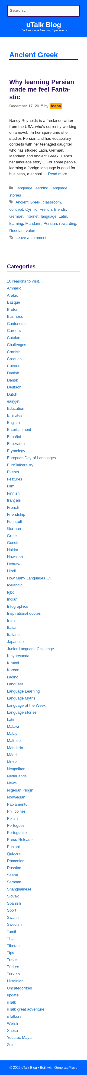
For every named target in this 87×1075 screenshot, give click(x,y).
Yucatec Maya (19, 1037)
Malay (12, 734)
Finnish (13, 493)
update (13, 995)
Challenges (16, 345)
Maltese (14, 740)
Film (10, 486)
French (46, 209)
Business (15, 316)
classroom (52, 202)
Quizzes (14, 854)
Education (15, 408)
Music (12, 762)
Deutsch (14, 387)
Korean (13, 670)
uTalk (11, 1002)
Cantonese (16, 323)
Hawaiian (15, 557)
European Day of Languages (31, 458)
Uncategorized (19, 988)
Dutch (12, 394)
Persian (50, 223)
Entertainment (19, 429)
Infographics (17, 606)
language (48, 216)
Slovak (13, 896)
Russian (16, 231)
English (13, 422)
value (30, 231)
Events (13, 472)
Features (14, 479)
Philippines (16, 811)
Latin (63, 216)
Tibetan (13, 946)
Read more (57, 174)
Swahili (13, 917)
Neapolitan (16, 769)
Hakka (12, 550)
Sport (11, 910)
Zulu (10, 1045)
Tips (10, 953)
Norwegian (16, 797)
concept (16, 209)
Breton (12, 309)
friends (60, 209)
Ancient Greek (28, 202)
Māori (12, 755)
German (16, 216)
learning (16, 223)
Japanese (15, 641)
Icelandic (15, 585)
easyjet (13, 401)
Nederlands (17, 776)
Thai (10, 938)
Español (14, 437)
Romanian (15, 861)
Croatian (14, 359)
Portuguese (17, 832)
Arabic (12, 295)
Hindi (11, 571)
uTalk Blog (43, 25)
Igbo (10, 592)
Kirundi (13, 663)
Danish (13, 373)
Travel (12, 960)
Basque (13, 302)
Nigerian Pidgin (20, 790)
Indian (12, 599)
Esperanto (16, 444)
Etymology (16, 451)
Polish (12, 818)
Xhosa (12, 1030)
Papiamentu (17, 804)
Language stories (22, 712)
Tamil (11, 931)
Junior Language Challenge (30, 649)
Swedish (14, 924)
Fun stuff (14, 521)
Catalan (13, 338)
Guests (13, 543)
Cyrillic (31, 209)
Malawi (13, 726)
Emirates (15, 415)
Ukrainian (15, 981)
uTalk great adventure (25, 1009)
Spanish (14, 903)
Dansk (12, 380)
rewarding (67, 223)
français (14, 500)
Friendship (16, 514)
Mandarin (33, 223)
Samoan (14, 882)
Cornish (13, 352)
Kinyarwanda (18, 656)
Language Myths (21, 698)
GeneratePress (65, 1067)
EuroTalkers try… (22, 465)
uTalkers (14, 1016)
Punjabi (13, 847)
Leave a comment (31, 237)
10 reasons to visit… (25, 281)
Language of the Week (26, 705)
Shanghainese (19, 889)
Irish (11, 620)
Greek (12, 536)
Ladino (12, 677)
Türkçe (13, 967)
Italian (12, 627)
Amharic (14, 288)
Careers (14, 330)
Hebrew (13, 564)
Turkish (13, 974)
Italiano (13, 635)
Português (16, 825)
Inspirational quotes (24, 613)
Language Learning (32, 188)
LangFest (15, 684)
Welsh (12, 1023)
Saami (12, 875)
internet (32, 216)
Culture (13, 366)
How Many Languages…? (29, 578)
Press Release (19, 839)
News (12, 783)
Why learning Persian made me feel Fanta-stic (41, 90)
